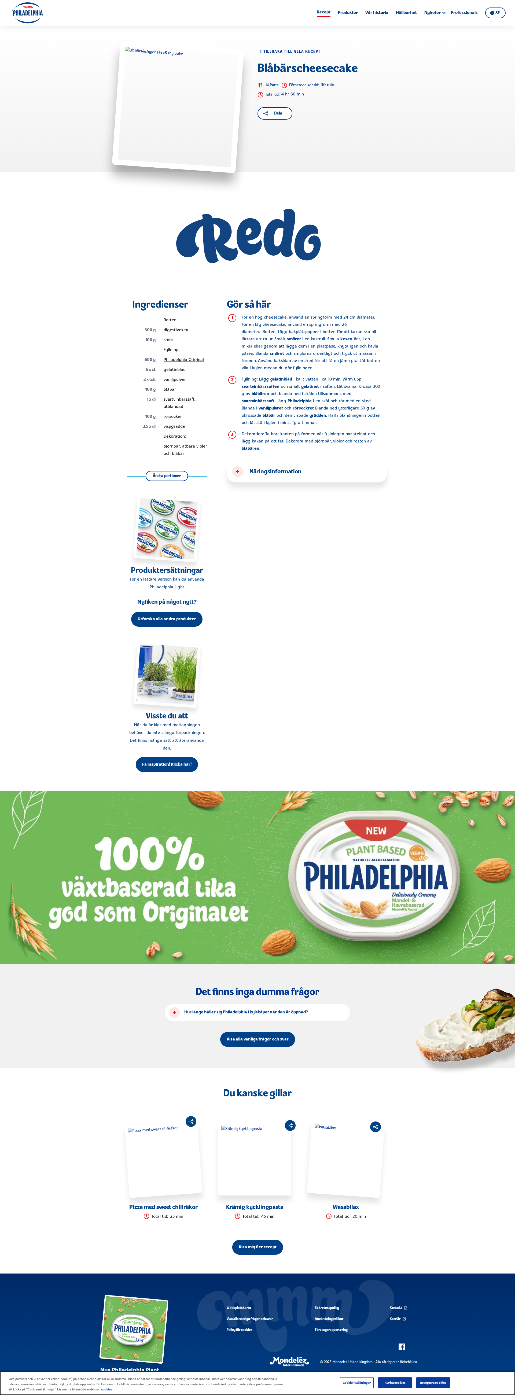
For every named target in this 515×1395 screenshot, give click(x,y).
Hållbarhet (406, 12)
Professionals (464, 12)
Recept (323, 12)
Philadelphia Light (167, 587)
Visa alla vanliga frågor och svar (258, 1039)
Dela (278, 113)
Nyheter (432, 12)
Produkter (348, 12)
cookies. (106, 1389)
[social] (402, 1347)
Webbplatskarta (239, 1308)
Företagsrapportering (331, 1330)
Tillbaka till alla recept (292, 52)
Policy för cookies (239, 1330)
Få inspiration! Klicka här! (167, 764)
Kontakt (396, 1308)
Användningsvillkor (329, 1319)
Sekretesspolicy (327, 1308)
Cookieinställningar (357, 1382)
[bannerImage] (257, 877)
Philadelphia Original (184, 359)
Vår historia (376, 12)
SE (497, 13)
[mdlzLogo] (289, 1362)
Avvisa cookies (395, 1382)
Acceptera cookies (433, 1382)
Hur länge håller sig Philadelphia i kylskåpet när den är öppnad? (246, 1012)
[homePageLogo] (27, 13)
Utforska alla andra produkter (167, 619)
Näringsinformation (275, 471)
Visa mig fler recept (258, 1247)
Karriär (395, 1319)
